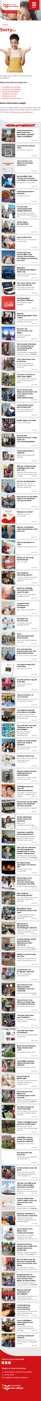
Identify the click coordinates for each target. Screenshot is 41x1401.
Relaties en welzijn (9, 96)
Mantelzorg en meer (9, 93)
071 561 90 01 (11, 12)
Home (5, 25)
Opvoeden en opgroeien (11, 87)
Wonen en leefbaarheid (11, 91)
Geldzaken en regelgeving (12, 98)
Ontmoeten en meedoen (11, 89)
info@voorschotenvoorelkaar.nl (21, 112)
